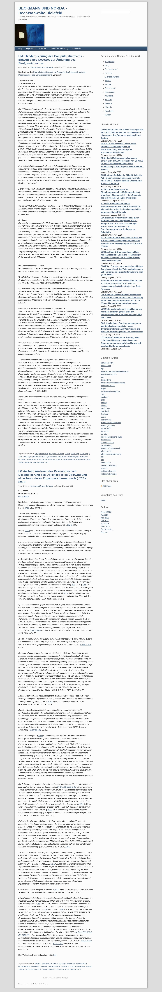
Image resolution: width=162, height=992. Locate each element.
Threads (108, 103)
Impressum (30, 48)
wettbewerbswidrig (108, 474)
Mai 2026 (105, 521)
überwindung (71, 963)
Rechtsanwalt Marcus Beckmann (41, 67)
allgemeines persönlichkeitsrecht (114, 371)
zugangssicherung (74, 969)
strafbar (20, 462)
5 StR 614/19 (35, 630)
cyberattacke (36, 456)
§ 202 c (67, 454)
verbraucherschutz (108, 465)
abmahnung (106, 366)
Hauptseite (76, 48)
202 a (27, 508)
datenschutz (106, 380)
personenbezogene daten (111, 437)
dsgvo (103, 388)
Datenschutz (110, 88)
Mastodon (109, 96)
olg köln (104, 434)
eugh (103, 394)
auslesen (38, 963)
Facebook (109, 111)
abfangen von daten (41, 454)
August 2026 (106, 512)
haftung (104, 403)
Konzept (108, 73)
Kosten (108, 81)
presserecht (106, 440)
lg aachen (73, 966)
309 (38, 904)
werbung (104, 468)
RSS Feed (107, 486)
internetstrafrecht (54, 966)
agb (102, 369)
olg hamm (105, 431)
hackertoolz (22, 459)
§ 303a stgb (27, 456)
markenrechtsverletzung (111, 423)
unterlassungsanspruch (110, 448)
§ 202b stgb (84, 454)
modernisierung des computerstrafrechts (41, 459)
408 (61, 909)
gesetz (44, 456)
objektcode (81, 966)
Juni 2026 (105, 518)
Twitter (108, 115)
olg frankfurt (106, 428)
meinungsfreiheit (108, 425)
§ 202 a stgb (61, 963)
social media (106, 445)
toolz (46, 462)
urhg (102, 457)
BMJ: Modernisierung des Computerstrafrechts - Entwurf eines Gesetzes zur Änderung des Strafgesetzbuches (51, 59)
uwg (102, 460)
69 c (84, 585)
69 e (73, 585)
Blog (20, 48)
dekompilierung (81, 963)
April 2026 (105, 524)
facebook (104, 397)
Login (103, 500)
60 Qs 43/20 (86, 941)
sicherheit (59, 459)
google (103, 400)
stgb (88, 459)
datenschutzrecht (108, 386)
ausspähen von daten (56, 454)
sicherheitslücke (69, 459)
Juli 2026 (104, 515)
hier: (55, 955)
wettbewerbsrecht (108, 471)
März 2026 (105, 526)
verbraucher (106, 463)
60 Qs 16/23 (23, 496)
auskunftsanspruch (109, 374)
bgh (102, 377)
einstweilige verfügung (110, 391)
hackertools (84, 456)
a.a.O (67, 847)
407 (46, 909)
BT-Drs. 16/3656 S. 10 (66, 787)
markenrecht (106, 420)
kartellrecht (105, 411)
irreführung (105, 408)
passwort (89, 966)
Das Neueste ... (107, 529)
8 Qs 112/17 (58, 944)
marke (103, 417)
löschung (104, 414)
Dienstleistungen (112, 77)
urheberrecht (106, 451)
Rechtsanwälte (111, 69)
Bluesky (108, 100)
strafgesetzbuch (38, 462)
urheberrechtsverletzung (111, 454)
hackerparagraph (73, 456)
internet (104, 406)
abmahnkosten (107, 363)
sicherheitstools (81, 459)
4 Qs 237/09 (81, 932)
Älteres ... (105, 532)
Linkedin (108, 107)
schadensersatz (107, 443)
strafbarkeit (28, 462)
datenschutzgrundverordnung (113, 383)
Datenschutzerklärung (59, 48)
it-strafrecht (65, 966)
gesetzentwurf (52, 456)
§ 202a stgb (75, 454)
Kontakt (42, 48)
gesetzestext (62, 456)
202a (40, 736)
